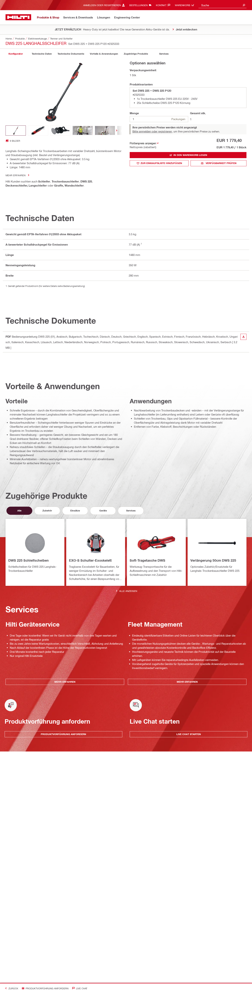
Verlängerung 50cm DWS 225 (213, 560)
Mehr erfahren (15, 175)
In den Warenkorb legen (190, 155)
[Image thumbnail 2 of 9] (38, 130)
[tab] (16, 54)
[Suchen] (244, 5)
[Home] (18, 17)
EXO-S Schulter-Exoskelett (90, 560)
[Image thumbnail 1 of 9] (16, 130)
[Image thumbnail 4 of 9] (83, 130)
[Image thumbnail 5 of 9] (105, 130)
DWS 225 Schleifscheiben (28, 560)
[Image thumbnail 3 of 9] (60, 130)
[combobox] (222, 5)
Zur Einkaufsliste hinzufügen (161, 163)
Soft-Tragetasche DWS (147, 560)
